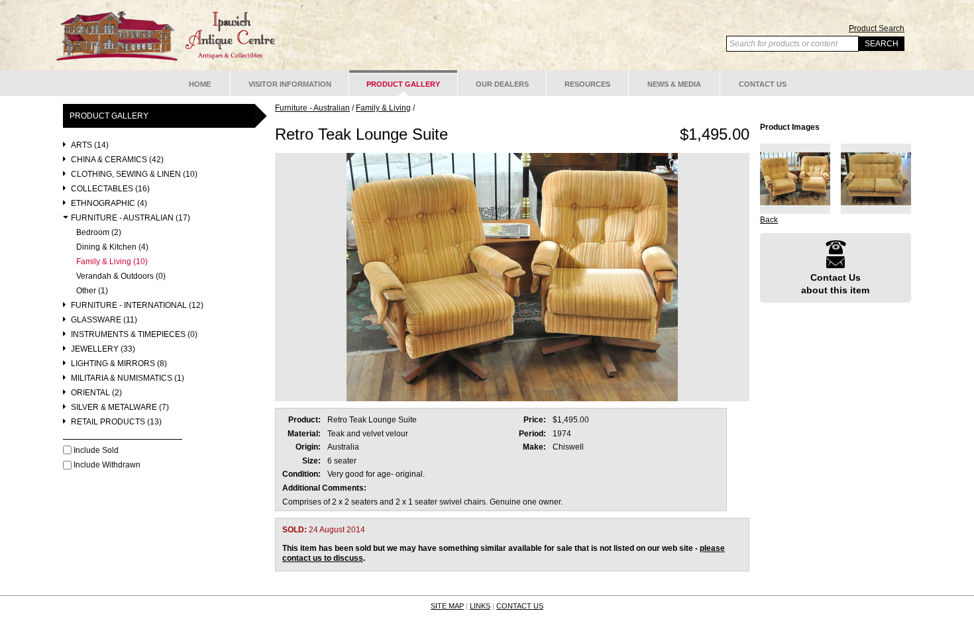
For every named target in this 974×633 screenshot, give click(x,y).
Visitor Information (289, 84)
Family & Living (383, 108)
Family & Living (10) (112, 262)
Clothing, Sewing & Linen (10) (134, 174)
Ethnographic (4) (109, 203)
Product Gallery (403, 84)
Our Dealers (502, 84)
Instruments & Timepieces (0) (134, 334)
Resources (587, 84)
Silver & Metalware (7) (120, 407)
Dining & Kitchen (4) (112, 247)
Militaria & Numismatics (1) (127, 378)
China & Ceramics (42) (117, 160)
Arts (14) (90, 145)
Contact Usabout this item (835, 283)
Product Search (876, 28)
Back (769, 219)
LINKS (480, 606)
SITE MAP (447, 606)
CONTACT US (519, 606)
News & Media (674, 84)
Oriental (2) (96, 393)
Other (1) (92, 291)
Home (200, 84)
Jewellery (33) (103, 349)
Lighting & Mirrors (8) (119, 364)
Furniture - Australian (312, 108)
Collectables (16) (110, 189)
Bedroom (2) (98, 232)
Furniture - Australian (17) (130, 218)
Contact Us (762, 84)
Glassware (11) (104, 320)
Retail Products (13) (116, 422)
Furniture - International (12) (137, 305)
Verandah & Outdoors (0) (121, 276)
